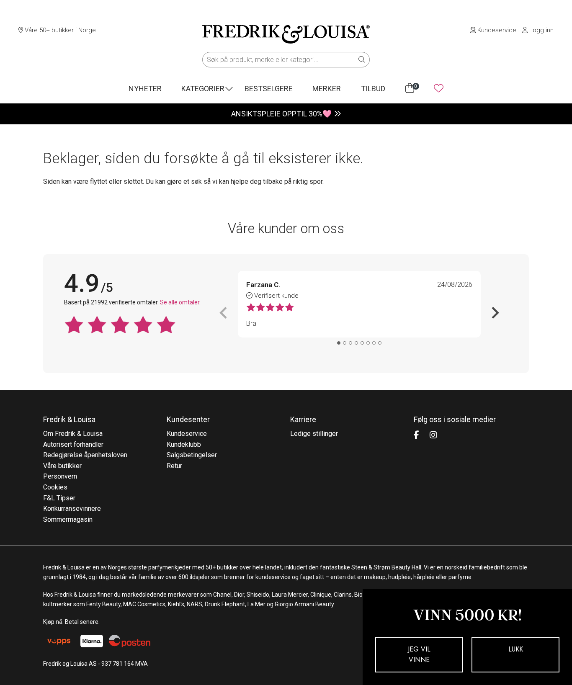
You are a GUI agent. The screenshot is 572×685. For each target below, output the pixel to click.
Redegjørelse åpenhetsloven (85, 455)
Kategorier (202, 88)
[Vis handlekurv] (409, 88)
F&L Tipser (59, 498)
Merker (326, 88)
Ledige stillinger (314, 434)
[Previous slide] (224, 312)
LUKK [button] (515, 649)
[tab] (338, 343)
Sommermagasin (68, 519)
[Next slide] (494, 312)
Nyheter (145, 88)
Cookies (55, 487)
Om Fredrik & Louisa (73, 434)
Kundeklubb (184, 444)
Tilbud (373, 88)
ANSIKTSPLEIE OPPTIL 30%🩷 (281, 113)
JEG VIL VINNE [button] (419, 654)
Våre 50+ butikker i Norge (59, 30)
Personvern (60, 476)
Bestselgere (269, 88)
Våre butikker (62, 466)
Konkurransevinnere (72, 508)
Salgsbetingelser (192, 455)
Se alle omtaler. (180, 302)
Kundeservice (496, 30)
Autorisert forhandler (73, 444)
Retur (174, 466)
